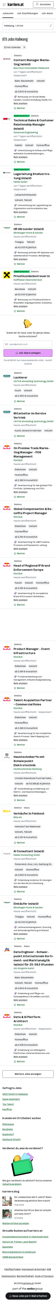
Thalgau (19, 242)
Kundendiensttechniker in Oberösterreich (25, 1236)
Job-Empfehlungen (27, 13)
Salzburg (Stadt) (11, 1139)
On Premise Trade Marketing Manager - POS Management (32, 452)
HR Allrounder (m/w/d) (29, 229)
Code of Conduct (44, 1276)
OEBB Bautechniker (12, 1257)
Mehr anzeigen (20, 103)
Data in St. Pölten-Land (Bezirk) (19, 1241)
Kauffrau (7, 1109)
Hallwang (21, 39)
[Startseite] (16, 4)
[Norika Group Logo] (28, 1289)
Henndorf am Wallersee (27, 826)
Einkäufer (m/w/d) (26, 903)
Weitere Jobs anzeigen (28, 1074)
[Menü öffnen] (4, 4)
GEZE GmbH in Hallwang (15, 1094)
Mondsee (20, 289)
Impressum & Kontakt (34, 1269)
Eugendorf (8, 1134)
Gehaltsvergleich (11, 1184)
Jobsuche (7, 13)
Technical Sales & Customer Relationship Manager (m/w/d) (34, 124)
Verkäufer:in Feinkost (29, 813)
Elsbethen (20, 469)
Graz (30, 864)
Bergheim (7, 1129)
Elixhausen (8, 1124)
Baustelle (7, 1247)
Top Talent (8, 1104)
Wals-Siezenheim (24, 80)
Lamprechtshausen (25, 194)
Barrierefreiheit (25, 1276)
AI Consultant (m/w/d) (29, 851)
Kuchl (18, 390)
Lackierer (20, 377)
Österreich (21, 864)
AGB (49, 1269)
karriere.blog (10, 1191)
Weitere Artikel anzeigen (15, 1223)
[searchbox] (28, 26)
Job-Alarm (47, 13)
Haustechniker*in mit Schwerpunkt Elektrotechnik (29, 761)
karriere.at (35, 1230)
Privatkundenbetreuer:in (32, 276)
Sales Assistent (11, 1099)
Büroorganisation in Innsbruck (19, 1252)
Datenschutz (9, 1276)
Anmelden (45, 4)
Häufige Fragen (12, 1269)
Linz (36, 864)
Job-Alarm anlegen (30, 353)
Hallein (18, 145)
